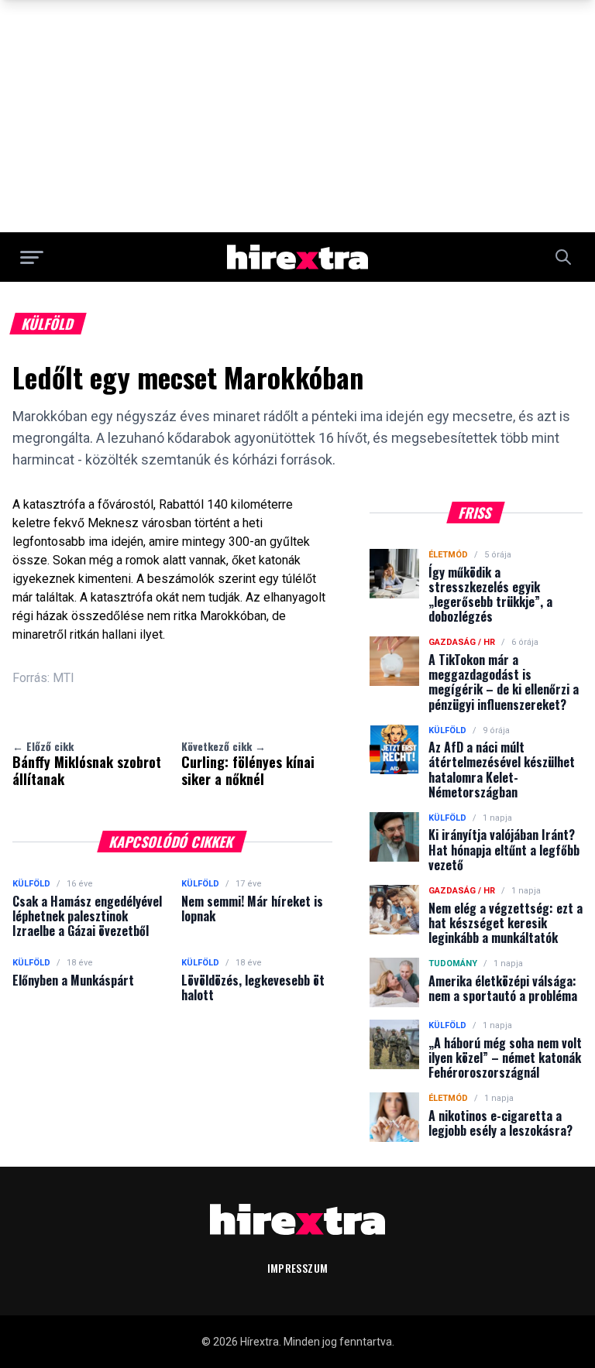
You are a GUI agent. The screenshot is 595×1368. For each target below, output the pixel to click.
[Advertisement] (297, 116)
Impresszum (297, 1268)
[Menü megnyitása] (31, 257)
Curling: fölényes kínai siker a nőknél (248, 763)
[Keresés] (563, 257)
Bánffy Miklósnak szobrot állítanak (86, 763)
